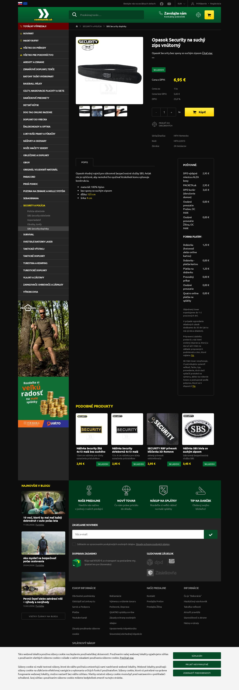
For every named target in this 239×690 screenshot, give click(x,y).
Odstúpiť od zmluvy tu (83, 601)
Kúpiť (202, 112)
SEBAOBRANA (31, 198)
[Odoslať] (210, 534)
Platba (75, 612)
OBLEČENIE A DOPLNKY (36, 155)
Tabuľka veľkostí (192, 606)
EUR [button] (180, 3)
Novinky (28, 33)
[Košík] (209, 14)
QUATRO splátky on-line (122, 612)
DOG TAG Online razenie (37, 112)
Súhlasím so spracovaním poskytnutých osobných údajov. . (123, 544)
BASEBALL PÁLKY (32, 83)
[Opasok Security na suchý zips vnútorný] (84, 110)
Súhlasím (197, 655)
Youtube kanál (79, 617)
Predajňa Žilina (154, 606)
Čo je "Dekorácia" (193, 595)
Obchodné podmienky (83, 595)
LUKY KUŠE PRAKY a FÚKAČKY (39, 133)
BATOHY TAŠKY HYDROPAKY (38, 76)
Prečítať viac (127, 657)
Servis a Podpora (81, 606)
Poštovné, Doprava (119, 606)
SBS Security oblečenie (38, 215)
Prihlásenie (201, 3)
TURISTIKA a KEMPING (35, 263)
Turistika (40, 524)
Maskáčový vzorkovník (195, 601)
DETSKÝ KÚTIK (31, 105)
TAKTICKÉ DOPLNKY (34, 256)
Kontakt (151, 595)
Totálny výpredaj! (34, 26)
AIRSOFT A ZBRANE (33, 62)
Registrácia (215, 3)
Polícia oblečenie (36, 211)
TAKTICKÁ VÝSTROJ (33, 248)
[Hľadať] (74, 14)
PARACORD (29, 176)
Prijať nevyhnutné (197, 664)
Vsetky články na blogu (43, 616)
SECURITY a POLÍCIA (34, 205)
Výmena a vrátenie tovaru (123, 601)
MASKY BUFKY (30, 40)
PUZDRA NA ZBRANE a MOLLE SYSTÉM (44, 191)
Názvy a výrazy (191, 622)
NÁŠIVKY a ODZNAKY (34, 140)
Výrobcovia (30, 291)
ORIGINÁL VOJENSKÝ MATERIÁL (40, 169)
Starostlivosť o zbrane (195, 617)
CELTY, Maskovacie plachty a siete (43, 90)
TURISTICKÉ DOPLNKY (35, 270)
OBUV (26, 162)
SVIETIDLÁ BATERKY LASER (37, 241)
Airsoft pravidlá (192, 612)
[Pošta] (171, 561)
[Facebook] (160, 3)
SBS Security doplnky (38, 228)
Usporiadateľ (34, 219)
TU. (192, 355)
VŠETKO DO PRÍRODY (34, 47)
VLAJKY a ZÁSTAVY (33, 277)
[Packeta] (162, 572)
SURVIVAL (28, 234)
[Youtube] (167, 3)
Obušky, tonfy (34, 224)
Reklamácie (115, 595)
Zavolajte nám (175, 13)
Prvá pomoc (30, 183)
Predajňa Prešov (155, 601)
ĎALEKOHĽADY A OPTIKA (36, 126)
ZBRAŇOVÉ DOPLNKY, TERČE (39, 69)
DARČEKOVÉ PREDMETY (36, 97)
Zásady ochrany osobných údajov (153, 544)
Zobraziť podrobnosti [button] (197, 672)
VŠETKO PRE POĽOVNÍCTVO (38, 54)
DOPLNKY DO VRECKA (35, 119)
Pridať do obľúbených (165, 124)
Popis (84, 162)
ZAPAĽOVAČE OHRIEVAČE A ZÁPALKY (43, 284)
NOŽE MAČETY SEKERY (35, 148)
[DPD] (157, 561)
